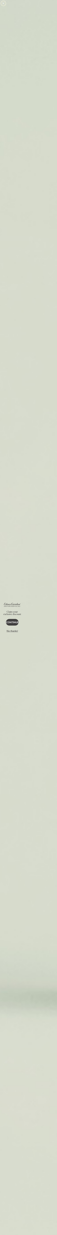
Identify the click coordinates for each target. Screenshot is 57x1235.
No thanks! (12, 630)
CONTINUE (12, 622)
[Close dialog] (3, 3)
